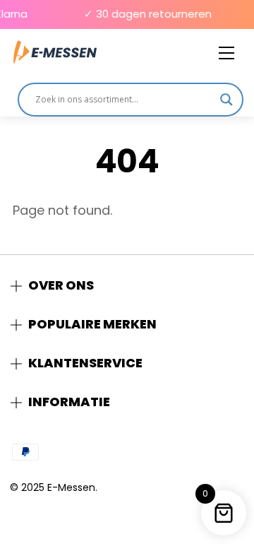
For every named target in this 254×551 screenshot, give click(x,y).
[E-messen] (55, 53)
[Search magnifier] (226, 99)
